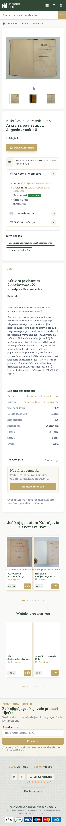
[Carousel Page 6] (38, 600)
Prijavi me (33, 741)
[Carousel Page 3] (30, 600)
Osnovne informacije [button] (27, 173)
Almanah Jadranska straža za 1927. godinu (17, 659)
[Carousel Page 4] (32, 600)
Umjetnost (16, 579)
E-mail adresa (10, 727)
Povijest (42, 579)
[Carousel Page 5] (35, 600)
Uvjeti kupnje (32, 790)
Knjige (25, 23)
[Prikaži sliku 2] (33, 98)
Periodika (38, 23)
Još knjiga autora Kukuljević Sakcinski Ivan (30, 242)
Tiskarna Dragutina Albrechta (41, 401)
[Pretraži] (62, 15)
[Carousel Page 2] (27, 600)
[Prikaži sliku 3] (51, 98)
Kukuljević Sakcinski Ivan (36, 183)
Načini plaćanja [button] (24, 222)
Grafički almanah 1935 (45, 657)
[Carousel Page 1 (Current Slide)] (23, 600)
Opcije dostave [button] (24, 213)
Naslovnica (11, 23)
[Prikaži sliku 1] (15, 98)
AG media (50, 806)
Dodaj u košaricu (24, 147)
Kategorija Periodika (19, 250)
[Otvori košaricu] (61, 5)
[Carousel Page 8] (43, 600)
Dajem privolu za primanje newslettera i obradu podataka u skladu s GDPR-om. (33, 748)
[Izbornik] (47, 5)
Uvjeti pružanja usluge (38, 813)
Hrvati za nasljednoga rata (45, 575)
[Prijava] (54, 5)
